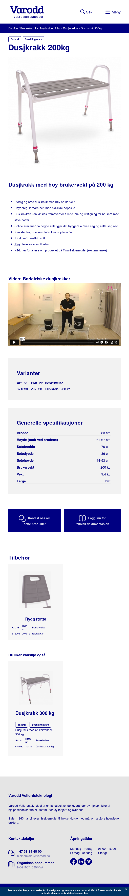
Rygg (18, 244)
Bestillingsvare (33, 39)
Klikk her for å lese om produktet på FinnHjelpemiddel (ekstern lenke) (60, 250)
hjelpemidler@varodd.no (33, 855)
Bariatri (15, 39)
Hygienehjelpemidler (47, 28)
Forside (13, 28)
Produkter (26, 28)
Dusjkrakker (70, 28)
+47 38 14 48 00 (29, 851)
